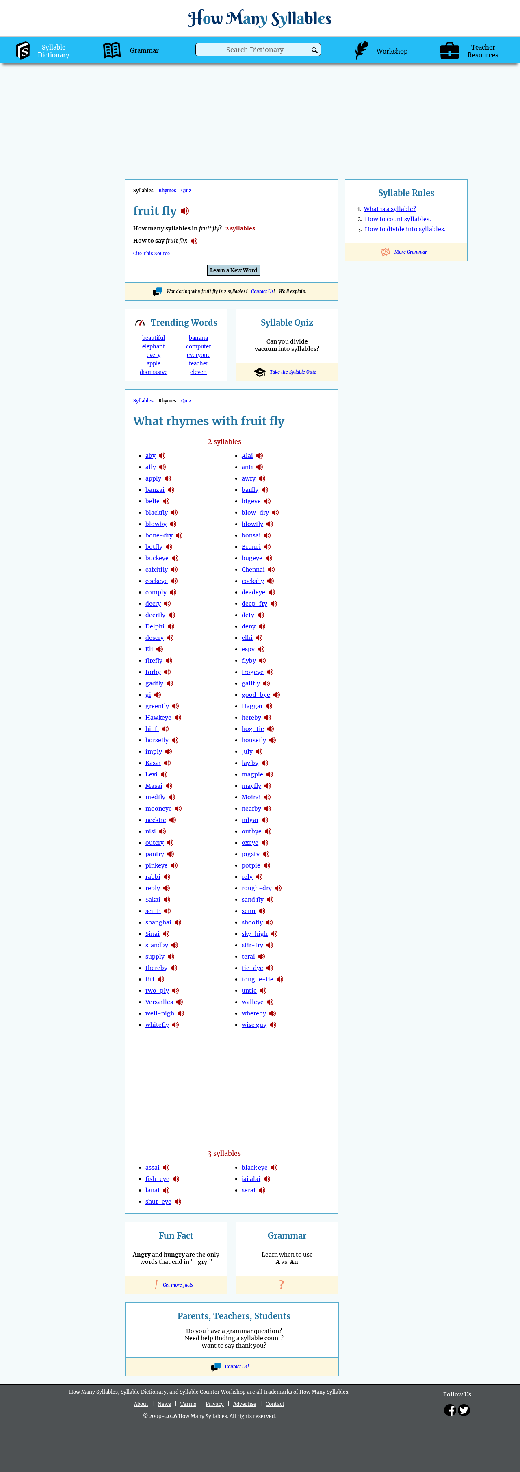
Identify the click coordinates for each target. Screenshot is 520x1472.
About (141, 1404)
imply (153, 751)
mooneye (158, 808)
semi (249, 911)
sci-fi (153, 911)
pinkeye (156, 865)
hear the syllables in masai (169, 785)
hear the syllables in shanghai (178, 922)
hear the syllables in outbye (268, 831)
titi (149, 979)
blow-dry (255, 512)
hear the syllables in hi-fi (165, 729)
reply (152, 888)
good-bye (256, 694)
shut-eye (158, 1201)
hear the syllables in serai (262, 1190)
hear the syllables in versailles (179, 1002)
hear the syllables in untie (263, 990)
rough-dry (257, 888)
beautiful (153, 338)
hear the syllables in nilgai (265, 820)
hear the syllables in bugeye (269, 558)
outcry (154, 842)
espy (248, 649)
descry (154, 637)
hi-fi (152, 729)
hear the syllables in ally (162, 467)
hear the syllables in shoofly (269, 922)
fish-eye (157, 1179)
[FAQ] (287, 1285)
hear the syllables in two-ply (175, 990)
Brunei (251, 546)
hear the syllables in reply (166, 888)
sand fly (253, 899)
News (164, 1404)
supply (155, 956)
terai (248, 956)
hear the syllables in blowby (173, 524)
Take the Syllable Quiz (293, 372)
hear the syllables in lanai (166, 1190)
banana (198, 338)
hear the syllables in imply (168, 751)
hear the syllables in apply (168, 478)
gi (148, 694)
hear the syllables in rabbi (167, 877)
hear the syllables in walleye (270, 1002)
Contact (275, 1404)
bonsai (251, 535)
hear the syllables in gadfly (170, 683)
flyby (249, 660)
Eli (149, 649)
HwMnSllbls (260, 18)
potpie (251, 865)
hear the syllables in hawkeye (178, 717)
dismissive (153, 372)
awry (249, 478)
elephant (153, 346)
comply (156, 592)
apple (153, 363)
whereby (254, 1013)
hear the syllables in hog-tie (270, 729)
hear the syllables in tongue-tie (280, 979)
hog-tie (253, 729)
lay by (250, 763)
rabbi (152, 877)
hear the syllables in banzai (171, 490)
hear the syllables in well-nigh (181, 1013)
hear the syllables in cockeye (174, 581)
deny (249, 626)
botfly (153, 546)
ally (150, 467)
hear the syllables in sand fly (270, 899)
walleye (253, 1002)
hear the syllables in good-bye (276, 694)
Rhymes (167, 191)
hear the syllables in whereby (272, 1013)
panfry (154, 854)
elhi (247, 637)
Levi (151, 774)
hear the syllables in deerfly (172, 615)
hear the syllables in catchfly (174, 569)
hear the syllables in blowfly (269, 524)
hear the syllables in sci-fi (167, 911)
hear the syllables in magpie (269, 774)
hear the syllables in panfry (170, 854)
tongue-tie (257, 979)
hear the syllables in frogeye (270, 672)
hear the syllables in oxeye (265, 842)
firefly (153, 660)
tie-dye (252, 968)
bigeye (251, 501)
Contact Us (262, 291)
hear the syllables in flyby (262, 660)
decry (153, 603)
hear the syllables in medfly (172, 797)
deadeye (253, 592)
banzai (155, 490)
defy (248, 615)
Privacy (215, 1404)
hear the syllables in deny (262, 626)
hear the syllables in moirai (267, 797)
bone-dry (159, 535)
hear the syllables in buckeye (175, 558)
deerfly (155, 615)
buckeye (157, 558)
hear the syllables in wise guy (273, 1025)
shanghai (158, 922)
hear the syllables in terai (261, 956)
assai (152, 1167)
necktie (155, 820)
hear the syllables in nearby (267, 808)
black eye (255, 1167)
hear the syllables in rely (259, 877)
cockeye (156, 581)
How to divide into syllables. (405, 229)
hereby (251, 717)
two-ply (157, 990)
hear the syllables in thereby (174, 968)
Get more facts (176, 1285)
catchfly (156, 569)
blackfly (156, 512)
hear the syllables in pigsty (266, 854)
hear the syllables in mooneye (178, 808)
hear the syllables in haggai (269, 706)
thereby (156, 968)
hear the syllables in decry (167, 603)
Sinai (152, 933)
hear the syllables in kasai (167, 763)
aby (150, 455)
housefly (254, 740)
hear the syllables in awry (262, 478)
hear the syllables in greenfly (175, 706)
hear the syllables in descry (170, 638)
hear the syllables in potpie (267, 865)
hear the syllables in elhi (259, 638)
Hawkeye (158, 717)
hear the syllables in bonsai (267, 535)
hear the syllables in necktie (172, 820)
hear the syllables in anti (259, 467)
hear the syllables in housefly (272, 740)
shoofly (252, 922)
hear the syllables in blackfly (174, 512)
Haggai (252, 706)
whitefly (157, 1024)
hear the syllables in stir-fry (269, 945)
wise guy (254, 1024)
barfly (250, 490)
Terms (188, 1404)
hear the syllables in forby (167, 672)
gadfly (154, 683)
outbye (252, 831)
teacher (198, 363)
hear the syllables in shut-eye (178, 1201)
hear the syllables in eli (159, 649)
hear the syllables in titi (161, 979)
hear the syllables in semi (262, 911)
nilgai (250, 820)
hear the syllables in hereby (267, 717)
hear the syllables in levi (164, 774)
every (153, 355)
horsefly (157, 740)
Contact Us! (237, 1367)
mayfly (251, 785)
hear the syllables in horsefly (175, 740)
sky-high (255, 933)
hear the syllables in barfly (265, 490)
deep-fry (254, 603)
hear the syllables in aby (162, 455)
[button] (315, 50)
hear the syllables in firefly (169, 660)
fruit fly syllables (185, 211)
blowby (156, 524)
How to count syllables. (398, 219)
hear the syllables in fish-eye (176, 1179)
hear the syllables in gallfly (266, 683)
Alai (247, 455)
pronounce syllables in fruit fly (194, 241)
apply (153, 478)
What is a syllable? (390, 209)
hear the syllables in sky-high (274, 933)
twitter (464, 1410)
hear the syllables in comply (173, 592)
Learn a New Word (233, 270)
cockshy (253, 581)
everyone (198, 355)
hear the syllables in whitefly (175, 1025)
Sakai (152, 899)
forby (153, 672)
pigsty (251, 854)
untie (249, 990)
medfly (155, 797)
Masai (153, 785)
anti (247, 467)
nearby (251, 808)
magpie (252, 774)
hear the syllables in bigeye (267, 501)
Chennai (253, 569)
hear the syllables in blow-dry (275, 512)
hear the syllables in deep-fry (274, 603)
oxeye (250, 842)
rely (247, 877)
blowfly (252, 524)
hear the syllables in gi (157, 694)
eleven (198, 372)
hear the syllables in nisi (162, 831)
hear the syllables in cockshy (270, 581)
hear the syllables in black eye (274, 1167)
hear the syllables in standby (174, 945)
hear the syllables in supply (171, 956)
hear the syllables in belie (166, 501)
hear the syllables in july (259, 751)
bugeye (252, 558)
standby (156, 945)
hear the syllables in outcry (170, 842)
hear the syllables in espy (261, 649)
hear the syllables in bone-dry (179, 535)
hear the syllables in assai (166, 1167)
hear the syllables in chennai (271, 569)
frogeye (253, 672)
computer (198, 346)
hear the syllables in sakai (167, 899)
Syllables (143, 401)
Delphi (155, 626)
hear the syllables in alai (259, 455)
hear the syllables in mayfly (267, 785)
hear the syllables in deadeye (272, 592)
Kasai (153, 763)
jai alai (251, 1179)
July (247, 751)
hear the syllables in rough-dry (278, 888)
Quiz (186, 191)
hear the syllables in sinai (166, 933)
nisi (150, 831)
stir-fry (252, 945)
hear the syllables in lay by (265, 763)
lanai (152, 1190)
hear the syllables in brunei (267, 546)
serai (249, 1190)
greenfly (157, 706)
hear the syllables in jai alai (267, 1179)
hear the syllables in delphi (171, 626)
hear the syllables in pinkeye (174, 865)
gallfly (251, 683)
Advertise (244, 1404)
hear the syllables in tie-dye (269, 968)
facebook (450, 1410)
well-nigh (159, 1013)
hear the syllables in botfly (169, 546)
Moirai (251, 797)
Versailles (159, 1002)
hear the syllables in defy (261, 615)
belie (152, 501)
